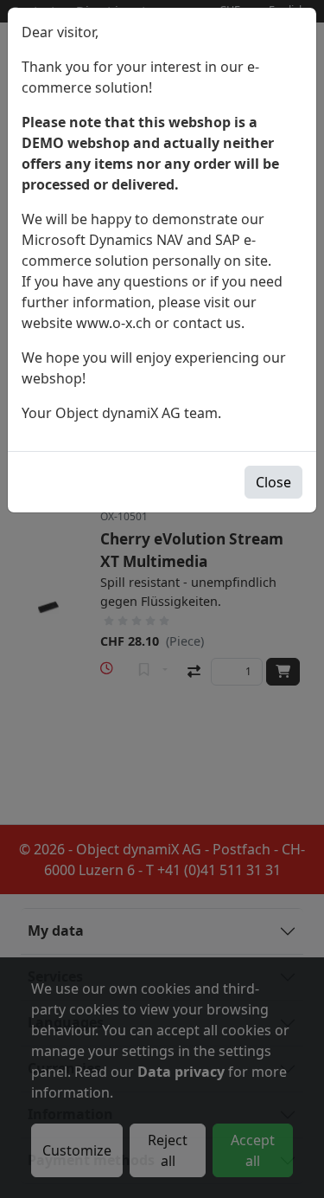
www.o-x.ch (113, 322)
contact (197, 322)
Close (273, 482)
